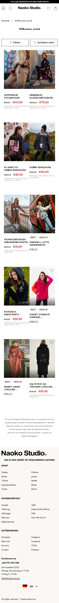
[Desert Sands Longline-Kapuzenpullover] (16, 358)
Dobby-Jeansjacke (40, 167)
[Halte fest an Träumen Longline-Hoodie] (42, 358)
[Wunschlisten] (48, 8)
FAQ (33, 513)
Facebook (35, 541)
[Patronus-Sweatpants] (16, 286)
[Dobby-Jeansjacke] (42, 141)
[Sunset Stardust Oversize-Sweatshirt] (42, 286)
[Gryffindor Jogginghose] (16, 69)
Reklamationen (8, 521)
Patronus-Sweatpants (11, 313)
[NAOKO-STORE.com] (29, 8)
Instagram (35, 537)
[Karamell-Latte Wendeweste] (42, 214)
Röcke (4, 476)
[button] (55, 8)
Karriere (5, 545)
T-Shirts (5, 480)
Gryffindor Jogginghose (12, 96)
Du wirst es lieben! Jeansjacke (15, 168)
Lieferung (6, 509)
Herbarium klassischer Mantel (41, 96)
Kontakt (5, 505)
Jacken (34, 476)
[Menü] (3, 8)
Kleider (5, 472)
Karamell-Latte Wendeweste (39, 243)
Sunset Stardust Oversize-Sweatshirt (39, 317)
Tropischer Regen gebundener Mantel (16, 241)
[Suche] (10, 8)
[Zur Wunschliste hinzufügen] (26, 53)
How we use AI (38, 517)
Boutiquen (6, 537)
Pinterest (35, 549)
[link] (29, 427)
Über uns (6, 541)
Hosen (4, 488)
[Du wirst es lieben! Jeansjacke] (16, 141)
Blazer (34, 484)
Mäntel (34, 480)
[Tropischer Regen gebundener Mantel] (16, 214)
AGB (33, 505)
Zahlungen (6, 513)
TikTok (34, 545)
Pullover (34, 472)
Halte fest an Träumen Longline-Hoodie (41, 387)
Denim (34, 488)
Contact (5, 549)
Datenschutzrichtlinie (40, 509)
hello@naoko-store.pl (11, 578)
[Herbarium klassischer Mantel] (42, 69)
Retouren (5, 517)
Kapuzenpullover (9, 484)
